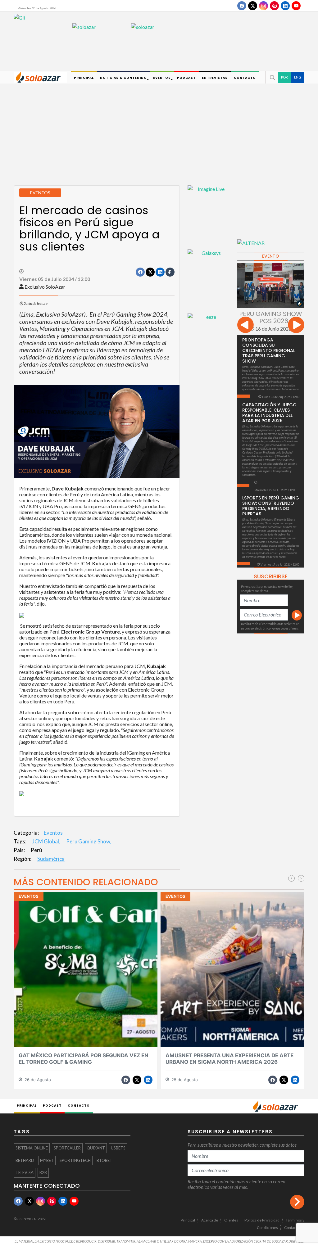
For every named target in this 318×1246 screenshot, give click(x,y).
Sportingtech (75, 1160)
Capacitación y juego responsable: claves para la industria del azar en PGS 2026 (269, 413)
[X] (252, 5)
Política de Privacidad (261, 1220)
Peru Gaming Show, (88, 841)
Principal (188, 1220)
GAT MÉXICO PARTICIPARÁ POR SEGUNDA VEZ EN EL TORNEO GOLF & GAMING (83, 1058)
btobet (104, 1160)
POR (284, 77)
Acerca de (209, 1220)
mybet (47, 1160)
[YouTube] (296, 5)
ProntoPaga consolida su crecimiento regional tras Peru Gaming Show (268, 350)
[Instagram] (263, 5)
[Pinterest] (274, 5)
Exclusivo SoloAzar (45, 287)
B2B (43, 1172)
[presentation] (245, 326)
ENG (297, 77)
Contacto (291, 1227)
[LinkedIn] (285, 5)
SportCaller (67, 1147)
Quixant (96, 1147)
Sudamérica (51, 858)
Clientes (231, 1220)
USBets (118, 1147)
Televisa (25, 1172)
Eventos (53, 832)
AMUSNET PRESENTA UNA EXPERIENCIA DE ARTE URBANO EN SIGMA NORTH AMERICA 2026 (229, 1058)
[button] (272, 77)
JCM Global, (46, 841)
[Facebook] (241, 5)
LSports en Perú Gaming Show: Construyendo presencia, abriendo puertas (270, 506)
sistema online (32, 1147)
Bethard (25, 1160)
